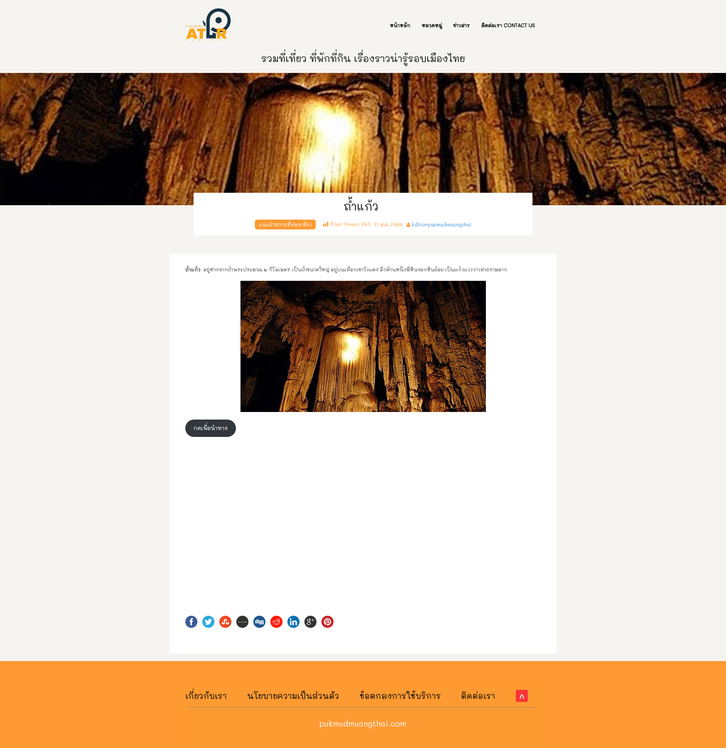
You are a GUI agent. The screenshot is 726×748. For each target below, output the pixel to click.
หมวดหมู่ (432, 25)
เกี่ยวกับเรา (206, 696)
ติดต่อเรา (478, 696)
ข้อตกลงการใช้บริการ (400, 696)
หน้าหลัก (400, 25)
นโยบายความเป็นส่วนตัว (293, 696)
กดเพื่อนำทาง (210, 428)
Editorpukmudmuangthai (442, 224)
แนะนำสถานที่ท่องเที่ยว (285, 224)
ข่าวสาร (461, 25)
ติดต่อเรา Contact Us (508, 25)
